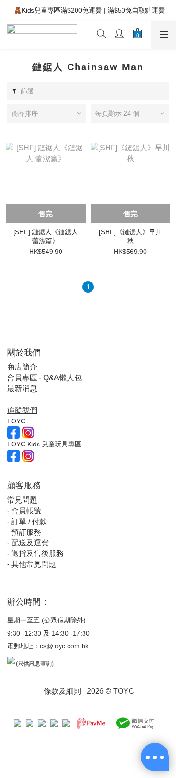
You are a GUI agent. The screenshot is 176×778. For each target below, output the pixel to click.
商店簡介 (22, 367)
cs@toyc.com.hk (64, 646)
